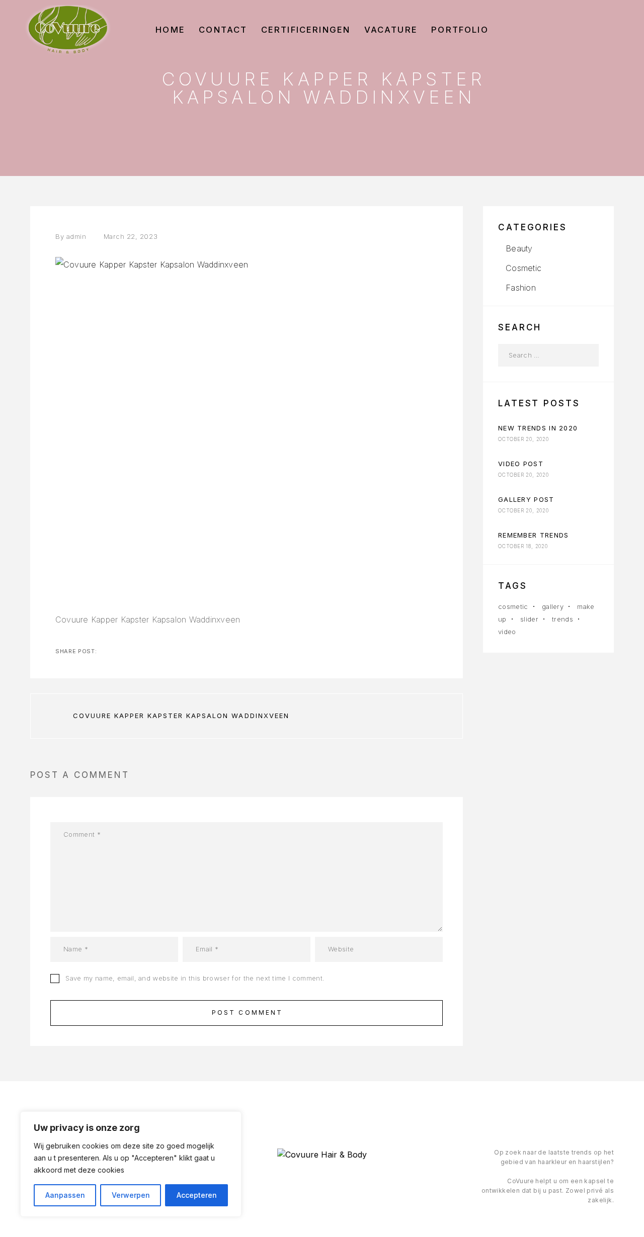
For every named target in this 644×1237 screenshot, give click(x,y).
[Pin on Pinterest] (154, 651)
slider (529, 619)
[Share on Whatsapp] (170, 651)
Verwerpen (131, 1195)
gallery (553, 606)
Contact (223, 30)
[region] (131, 1164)
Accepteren (197, 1195)
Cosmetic (523, 268)
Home (170, 30)
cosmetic (513, 606)
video (507, 632)
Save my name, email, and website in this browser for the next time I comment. (195, 978)
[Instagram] (321, 1181)
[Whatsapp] (342, 1181)
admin (76, 236)
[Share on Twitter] (122, 651)
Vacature (391, 30)
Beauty (519, 248)
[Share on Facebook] (106, 651)
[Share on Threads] (138, 651)
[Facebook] (301, 1181)
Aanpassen (65, 1195)
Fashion (521, 288)
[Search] (587, 355)
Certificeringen (306, 30)
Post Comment (247, 1012)
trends (562, 619)
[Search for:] (537, 355)
